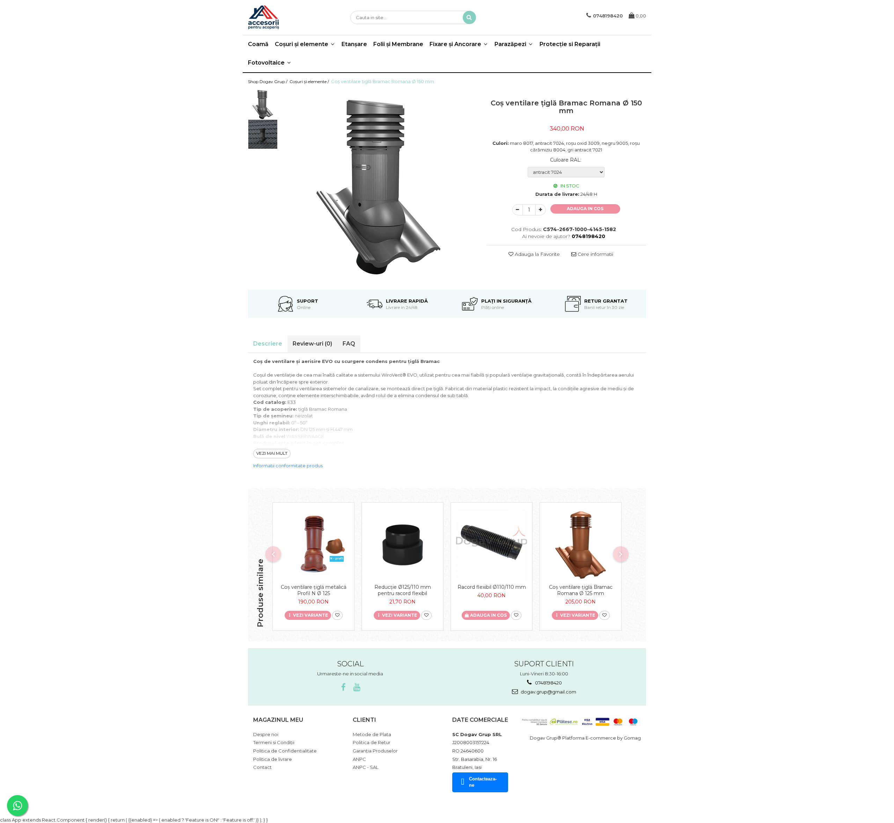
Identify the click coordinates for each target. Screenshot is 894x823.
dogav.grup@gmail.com (548, 692)
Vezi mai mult (271, 453)
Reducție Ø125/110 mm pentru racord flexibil (402, 590)
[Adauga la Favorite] (337, 615)
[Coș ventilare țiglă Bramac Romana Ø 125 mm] (580, 545)
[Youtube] (357, 687)
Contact (262, 767)
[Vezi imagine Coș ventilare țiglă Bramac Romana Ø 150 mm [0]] (262, 104)
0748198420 (548, 682)
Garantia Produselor (375, 751)
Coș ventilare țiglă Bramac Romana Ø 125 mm (581, 590)
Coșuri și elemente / (310, 81)
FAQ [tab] (349, 343)
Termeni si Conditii (273, 742)
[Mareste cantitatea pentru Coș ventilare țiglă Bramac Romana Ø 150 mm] (540, 209)
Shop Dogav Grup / (268, 81)
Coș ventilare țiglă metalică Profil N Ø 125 (313, 590)
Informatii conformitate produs (288, 465)
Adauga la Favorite (536, 254)
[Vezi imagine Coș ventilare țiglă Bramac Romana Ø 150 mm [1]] (262, 134)
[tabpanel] (378, 187)
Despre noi (265, 734)
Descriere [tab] (267, 343)
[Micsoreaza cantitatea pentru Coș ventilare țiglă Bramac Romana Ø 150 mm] (517, 209)
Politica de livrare (272, 759)
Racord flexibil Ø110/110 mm (491, 587)
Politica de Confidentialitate (285, 751)
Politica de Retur (371, 742)
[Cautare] (469, 17)
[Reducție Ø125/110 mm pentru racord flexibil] (402, 545)
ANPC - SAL (366, 767)
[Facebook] (343, 687)
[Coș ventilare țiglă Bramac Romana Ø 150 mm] (378, 187)
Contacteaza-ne (483, 782)
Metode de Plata (372, 734)
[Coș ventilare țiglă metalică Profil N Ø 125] (313, 545)
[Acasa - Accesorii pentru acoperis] (283, 17)
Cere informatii (594, 254)
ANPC (359, 759)
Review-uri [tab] (312, 343)
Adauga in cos (585, 208)
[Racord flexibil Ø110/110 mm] (491, 545)
